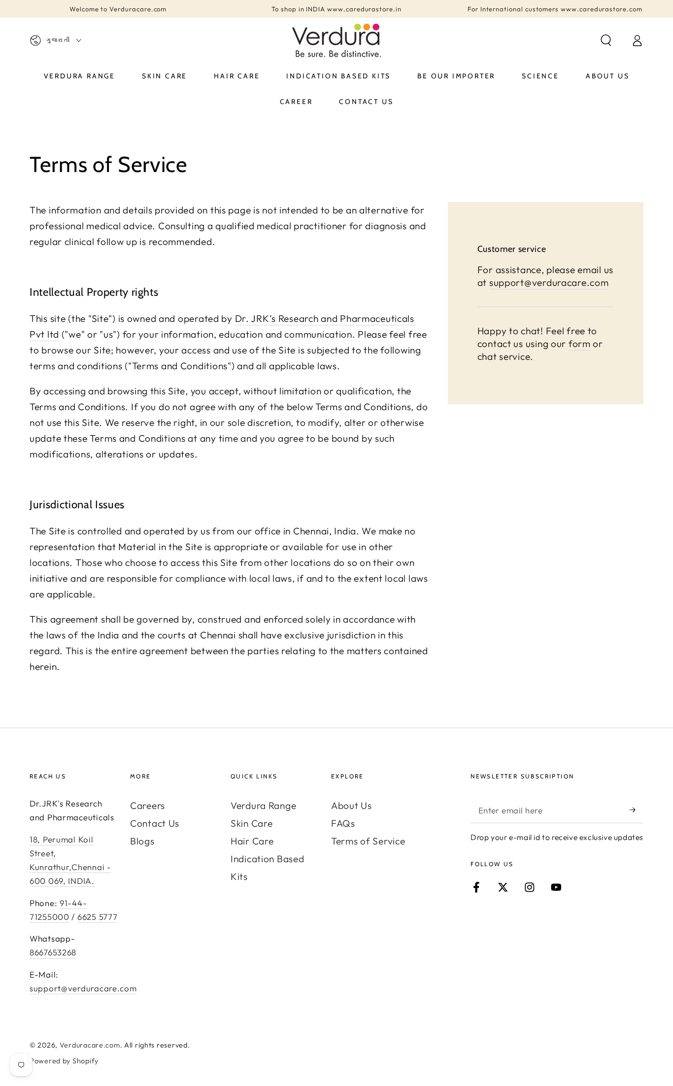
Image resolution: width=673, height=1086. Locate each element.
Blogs (142, 841)
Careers (147, 805)
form (580, 344)
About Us (351, 805)
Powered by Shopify (64, 1060)
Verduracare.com (90, 1045)
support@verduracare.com (549, 282)
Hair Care (252, 841)
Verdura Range (263, 805)
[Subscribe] (636, 810)
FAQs (343, 823)
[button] (606, 41)
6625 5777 (97, 916)
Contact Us (154, 823)
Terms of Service (368, 841)
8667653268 (53, 952)
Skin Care (251, 823)
